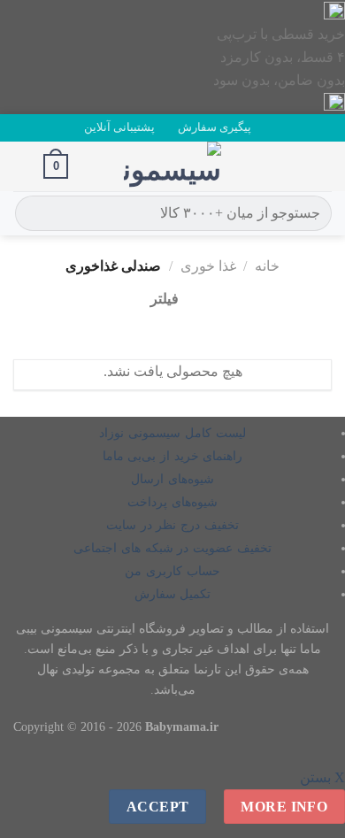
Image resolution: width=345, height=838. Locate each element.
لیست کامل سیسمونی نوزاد (172, 433)
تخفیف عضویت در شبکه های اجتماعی (172, 548)
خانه (267, 265)
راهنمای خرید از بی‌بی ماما (173, 456)
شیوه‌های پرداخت (172, 502)
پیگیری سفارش (214, 127)
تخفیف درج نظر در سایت (172, 525)
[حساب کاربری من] (22, 166)
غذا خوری (208, 265)
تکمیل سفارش (172, 594)
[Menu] (321, 166)
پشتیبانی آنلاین (119, 127)
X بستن (322, 777)
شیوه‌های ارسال (172, 479)
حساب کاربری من (172, 571)
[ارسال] (31, 213)
